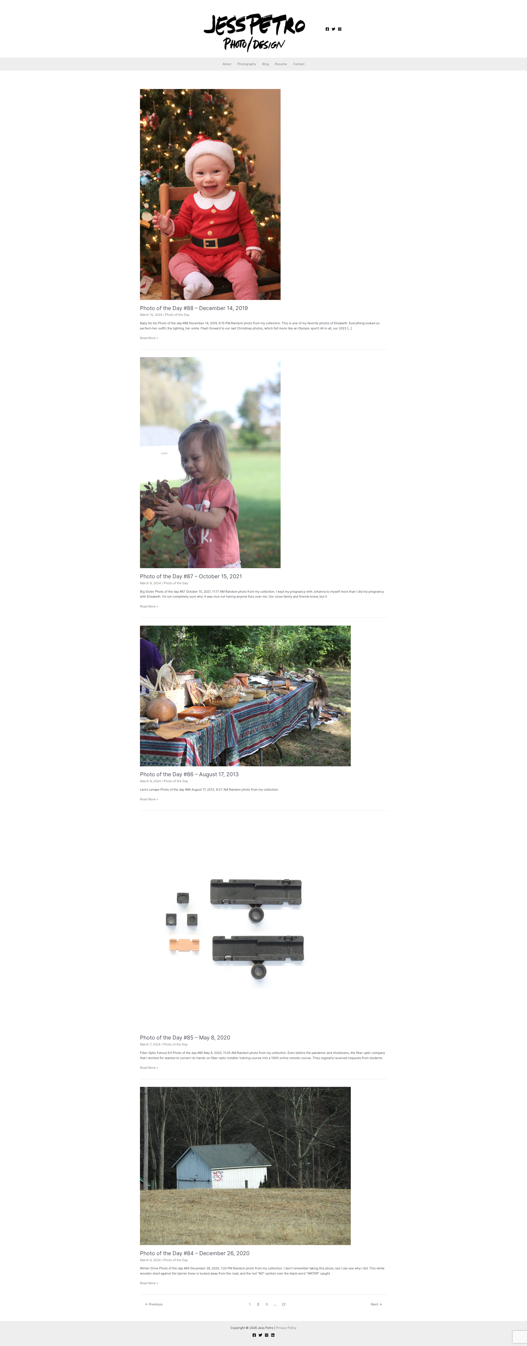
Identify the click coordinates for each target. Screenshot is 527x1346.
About (227, 64)
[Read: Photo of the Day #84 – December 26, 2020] (245, 1166)
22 (284, 1304)
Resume (281, 64)
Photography (246, 64)
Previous (154, 1304)
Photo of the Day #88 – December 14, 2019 (194, 308)
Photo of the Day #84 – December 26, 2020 (195, 1253)
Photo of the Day (177, 315)
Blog (265, 64)
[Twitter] (333, 29)
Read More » (149, 338)
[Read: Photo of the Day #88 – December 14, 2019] (210, 194)
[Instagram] (340, 29)
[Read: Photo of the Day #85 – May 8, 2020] (245, 924)
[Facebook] (327, 29)
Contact (298, 64)
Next (376, 1304)
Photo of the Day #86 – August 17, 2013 (189, 774)
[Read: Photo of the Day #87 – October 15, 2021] (210, 463)
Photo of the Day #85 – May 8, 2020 (185, 1037)
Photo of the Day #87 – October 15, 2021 (191, 576)
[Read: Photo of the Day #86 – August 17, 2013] (245, 696)
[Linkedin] (273, 1335)
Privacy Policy (286, 1328)
